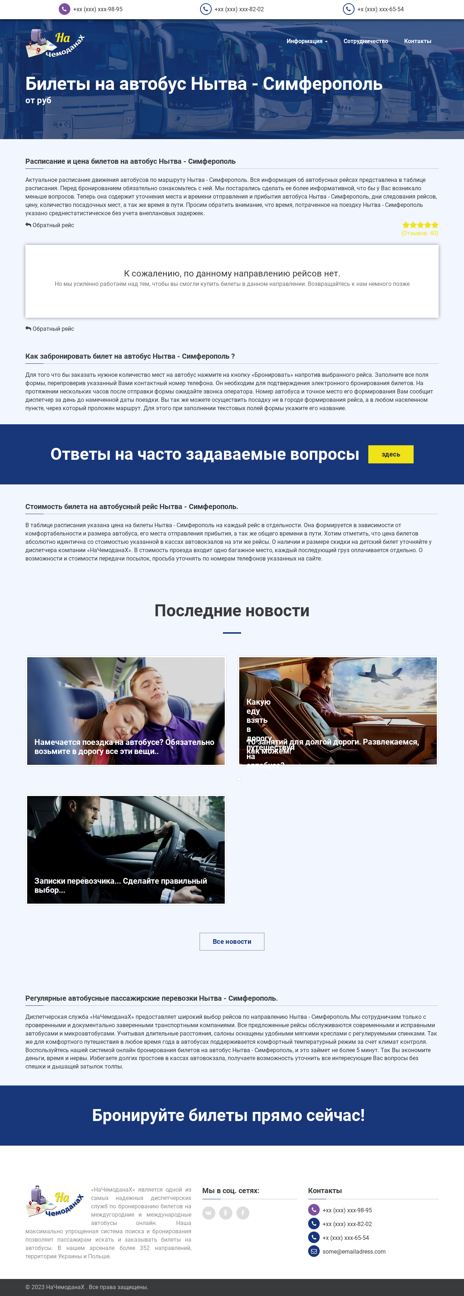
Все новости (232, 941)
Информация (305, 41)
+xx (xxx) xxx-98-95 (98, 9)
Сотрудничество (366, 41)
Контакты (417, 41)
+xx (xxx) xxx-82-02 (239, 9)
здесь (391, 454)
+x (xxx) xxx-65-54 (380, 9)
